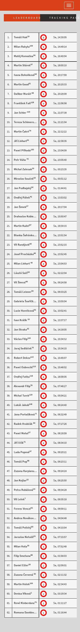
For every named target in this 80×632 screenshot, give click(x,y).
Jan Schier (20, 112)
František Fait (22, 103)
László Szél (21, 273)
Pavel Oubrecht (23, 367)
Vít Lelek (19, 499)
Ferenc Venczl (22, 508)
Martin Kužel (21, 226)
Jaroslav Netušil (23, 537)
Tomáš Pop (20, 461)
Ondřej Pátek (22, 197)
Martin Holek (22, 584)
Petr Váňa (20, 160)
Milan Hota (20, 546)
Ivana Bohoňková (24, 75)
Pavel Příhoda (22, 150)
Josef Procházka (24, 254)
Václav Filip (21, 339)
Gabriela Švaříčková (26, 301)
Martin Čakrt (21, 131)
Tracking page (62, 18)
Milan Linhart (22, 263)
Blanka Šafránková (25, 235)
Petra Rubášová (23, 490)
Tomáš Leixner (22, 292)
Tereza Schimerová (25, 122)
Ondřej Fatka (22, 376)
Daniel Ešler (21, 565)
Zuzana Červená (24, 574)
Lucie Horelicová (24, 310)
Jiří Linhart (20, 141)
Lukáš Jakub (21, 405)
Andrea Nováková (24, 518)
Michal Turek (21, 395)
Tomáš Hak (20, 37)
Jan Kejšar (20, 480)
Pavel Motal (21, 433)
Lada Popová (21, 452)
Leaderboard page (26, 18)
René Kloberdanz (24, 603)
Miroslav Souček (23, 178)
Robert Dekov (22, 358)
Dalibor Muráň (23, 94)
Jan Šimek (20, 207)
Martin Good (21, 84)
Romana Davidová (25, 612)
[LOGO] (17, 5)
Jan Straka (20, 329)
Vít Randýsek (21, 244)
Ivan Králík (21, 320)
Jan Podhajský (22, 188)
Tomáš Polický (22, 527)
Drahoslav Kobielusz (26, 216)
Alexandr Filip (22, 386)
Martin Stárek (22, 65)
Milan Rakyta (22, 46)
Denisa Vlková (22, 593)
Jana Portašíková (24, 414)
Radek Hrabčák (23, 424)
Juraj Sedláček (23, 348)
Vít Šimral (20, 282)
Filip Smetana (22, 556)
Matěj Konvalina (23, 56)
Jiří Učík (18, 442)
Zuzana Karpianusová (27, 471)
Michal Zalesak (23, 169)
